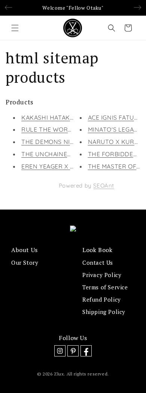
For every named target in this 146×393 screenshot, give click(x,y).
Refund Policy (101, 299)
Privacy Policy (101, 275)
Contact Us (97, 262)
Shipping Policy (103, 311)
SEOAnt (103, 185)
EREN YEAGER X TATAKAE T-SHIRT (72, 166)
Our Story (24, 262)
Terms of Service (105, 287)
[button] (15, 28)
